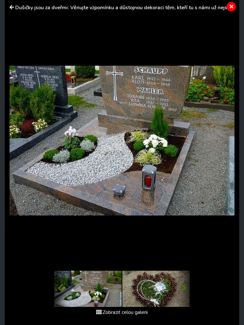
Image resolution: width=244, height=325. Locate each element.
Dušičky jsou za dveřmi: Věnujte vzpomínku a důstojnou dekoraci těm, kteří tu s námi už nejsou (124, 7)
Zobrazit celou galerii (125, 312)
